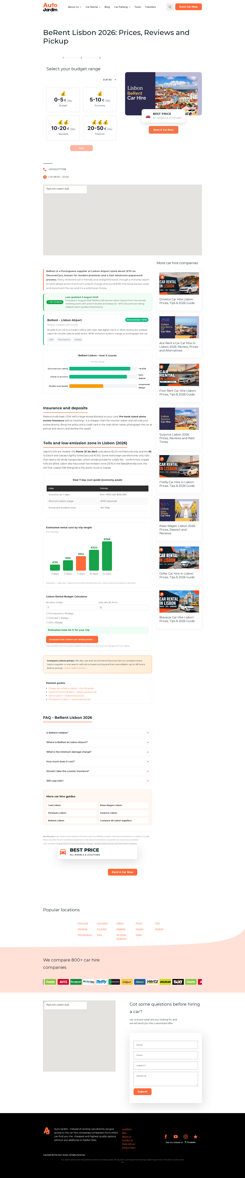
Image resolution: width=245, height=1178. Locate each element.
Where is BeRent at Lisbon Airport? (67, 742)
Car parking (121, 7)
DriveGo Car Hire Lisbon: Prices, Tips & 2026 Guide (177, 301)
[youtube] (176, 1137)
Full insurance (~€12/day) (60, 613)
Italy (157, 923)
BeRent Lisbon (56, 820)
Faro (99, 935)
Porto (139, 923)
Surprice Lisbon (108, 813)
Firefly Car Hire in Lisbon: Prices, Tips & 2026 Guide (177, 484)
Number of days (54, 602)
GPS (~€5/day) (55, 622)
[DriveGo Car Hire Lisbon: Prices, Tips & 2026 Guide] (179, 283)
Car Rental (92, 7)
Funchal (101, 929)
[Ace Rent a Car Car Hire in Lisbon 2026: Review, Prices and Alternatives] (179, 327)
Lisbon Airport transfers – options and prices (72, 692)
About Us (73, 7)
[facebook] (166, 1137)
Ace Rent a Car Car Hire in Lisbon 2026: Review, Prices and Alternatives (178, 346)
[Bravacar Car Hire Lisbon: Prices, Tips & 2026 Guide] (179, 601)
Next (81, 148)
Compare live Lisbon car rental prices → (72, 639)
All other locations (121, 937)
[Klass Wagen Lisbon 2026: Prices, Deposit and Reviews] (179, 510)
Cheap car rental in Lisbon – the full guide (71, 688)
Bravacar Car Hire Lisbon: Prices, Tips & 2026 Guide (177, 619)
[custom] (195, 1137)
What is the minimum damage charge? (68, 752)
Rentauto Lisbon (57, 813)
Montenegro (85, 935)
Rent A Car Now (164, 129)
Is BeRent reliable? (57, 732)
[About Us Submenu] (80, 7)
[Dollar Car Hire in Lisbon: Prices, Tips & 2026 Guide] (179, 557)
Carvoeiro (102, 923)
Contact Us (127, 1140)
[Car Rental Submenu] (99, 7)
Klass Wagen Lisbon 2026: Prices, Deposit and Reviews (177, 529)
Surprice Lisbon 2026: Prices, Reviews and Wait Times (177, 438)
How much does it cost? (60, 761)
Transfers (150, 7)
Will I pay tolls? (55, 780)
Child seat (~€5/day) (58, 618)
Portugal (83, 923)
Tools (137, 7)
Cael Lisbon (54, 805)
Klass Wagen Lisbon (111, 805)
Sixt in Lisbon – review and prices (66, 695)
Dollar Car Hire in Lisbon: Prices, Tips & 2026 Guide (177, 575)
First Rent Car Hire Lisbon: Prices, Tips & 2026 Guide (177, 392)
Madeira (120, 929)
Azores (139, 929)
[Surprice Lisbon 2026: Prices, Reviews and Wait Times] (179, 419)
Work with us (128, 1144)
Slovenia (82, 929)
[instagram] (186, 1137)
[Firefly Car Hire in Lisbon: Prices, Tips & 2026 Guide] (179, 466)
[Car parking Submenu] (129, 7)
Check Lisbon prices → (76, 668)
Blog (107, 7)
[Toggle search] (170, 7)
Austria (159, 929)
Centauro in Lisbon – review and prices (69, 699)
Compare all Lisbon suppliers (116, 820)
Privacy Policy (129, 1147)
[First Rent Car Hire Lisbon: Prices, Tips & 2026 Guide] (179, 375)
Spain (139, 935)
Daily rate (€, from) (108, 602)
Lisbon (120, 923)
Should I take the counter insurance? (67, 771)
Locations (127, 1129)
